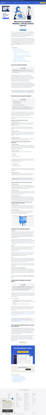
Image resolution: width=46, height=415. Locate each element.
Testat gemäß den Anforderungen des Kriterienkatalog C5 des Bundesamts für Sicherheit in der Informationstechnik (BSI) (22, 314)
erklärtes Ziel (26, 33)
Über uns (33, 396)
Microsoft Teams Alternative (27, 403)
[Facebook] (32, 413)
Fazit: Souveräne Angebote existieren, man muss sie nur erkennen (22, 61)
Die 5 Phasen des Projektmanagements (16, 381)
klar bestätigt (16, 241)
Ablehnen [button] (8, 411)
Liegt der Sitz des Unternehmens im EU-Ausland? (20, 51)
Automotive (17, 404)
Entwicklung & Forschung (19, 398)
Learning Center (34, 403)
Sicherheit (18, 2)
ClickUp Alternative (26, 397)
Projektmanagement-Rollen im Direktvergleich (17, 380)
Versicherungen (17, 403)
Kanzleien (17, 395)
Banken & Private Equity (18, 397)
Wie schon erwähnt (13, 275)
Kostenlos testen (43, 2)
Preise (24, 2)
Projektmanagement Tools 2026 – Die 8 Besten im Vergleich (19, 378)
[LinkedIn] (35, 413)
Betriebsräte (17, 402)
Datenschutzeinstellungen (21, 413)
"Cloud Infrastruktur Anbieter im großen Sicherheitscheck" (26, 179)
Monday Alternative (26, 396)
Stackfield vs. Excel (26, 410)
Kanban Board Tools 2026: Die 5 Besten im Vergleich (18, 377)
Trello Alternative (26, 404)
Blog (32, 404)
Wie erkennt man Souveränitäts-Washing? (18, 50)
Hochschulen (17, 405)
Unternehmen (28, 2)
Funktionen (9, 395)
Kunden (22, 2)
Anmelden (38, 2)
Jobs (32, 397)
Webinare (33, 402)
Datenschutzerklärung (4, 408)
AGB (16, 413)
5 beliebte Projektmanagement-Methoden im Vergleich (18, 379)
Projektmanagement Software (27, 405)
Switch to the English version (21, 0)
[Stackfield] (3, 2)
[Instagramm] (34, 413)
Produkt (15, 2)
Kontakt (17, 413)
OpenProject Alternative (26, 398)
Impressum (8, 408)
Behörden (17, 396)
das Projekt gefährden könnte (26, 261)
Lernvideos (33, 395)
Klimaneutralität (34, 398)
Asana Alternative (26, 395)
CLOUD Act (17, 132)
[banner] (7, 406)
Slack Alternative (26, 402)
